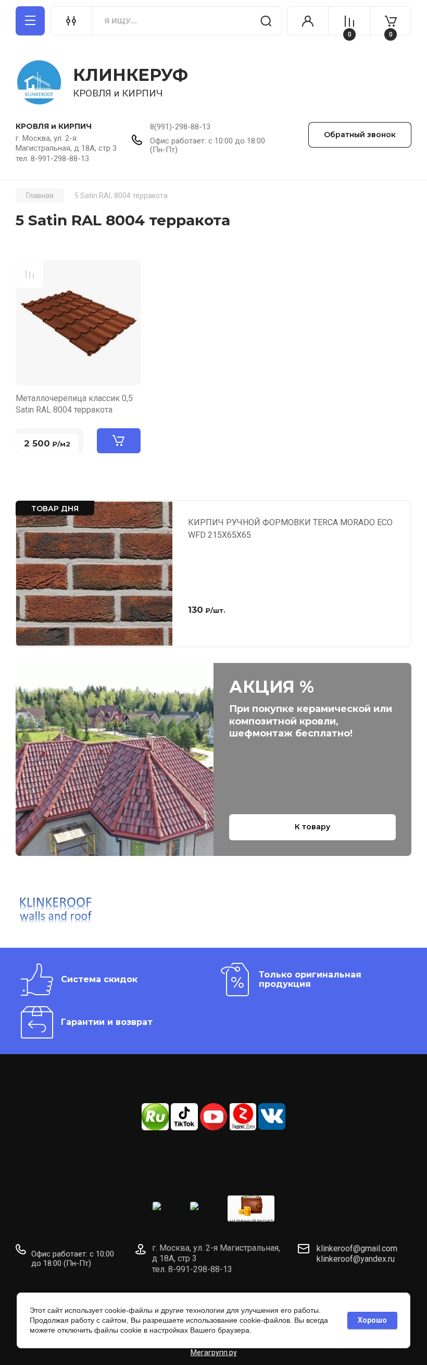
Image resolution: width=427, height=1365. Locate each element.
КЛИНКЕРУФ (130, 75)
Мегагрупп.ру (214, 1352)
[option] (59, 911)
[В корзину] (119, 440)
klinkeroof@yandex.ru (356, 1259)
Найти (266, 20)
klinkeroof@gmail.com (357, 1248)
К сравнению (29, 274)
